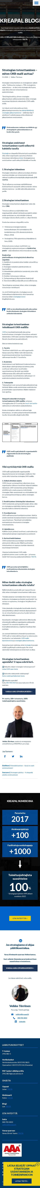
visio (21, 158)
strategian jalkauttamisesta (24, 640)
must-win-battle (31, 403)
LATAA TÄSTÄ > (21, 1181)
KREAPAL (12, 20)
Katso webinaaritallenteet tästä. (13, 676)
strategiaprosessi (19, 297)
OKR (4, 332)
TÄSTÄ (24, 39)
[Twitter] (13, 756)
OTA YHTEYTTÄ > (20, 918)
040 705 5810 (22, 1018)
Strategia (5, 153)
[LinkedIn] (21, 756)
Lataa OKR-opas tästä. (10, 669)
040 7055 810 (11, 683)
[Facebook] (5, 756)
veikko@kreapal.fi (22, 1014)
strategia (27, 645)
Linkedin (22, 1021)
